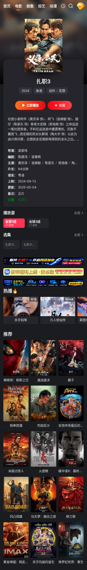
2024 (25, 91)
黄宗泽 (22, 163)
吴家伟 (22, 150)
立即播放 (32, 105)
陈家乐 (49, 163)
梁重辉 (36, 157)
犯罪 (62, 91)
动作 (52, 91)
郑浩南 (63, 163)
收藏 (62, 105)
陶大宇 (76, 163)
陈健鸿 (22, 157)
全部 (77, 213)
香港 (39, 91)
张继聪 (36, 163)
